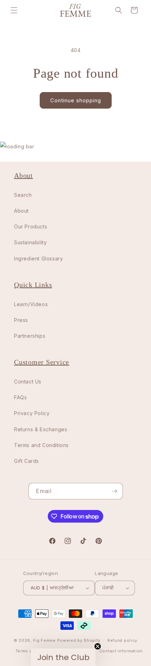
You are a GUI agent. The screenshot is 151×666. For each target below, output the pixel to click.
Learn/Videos (31, 304)
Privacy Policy (32, 413)
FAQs (20, 397)
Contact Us (27, 381)
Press (21, 320)
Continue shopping (75, 100)
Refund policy (122, 640)
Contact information (121, 650)
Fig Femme (44, 640)
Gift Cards (26, 461)
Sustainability (30, 242)
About (21, 211)
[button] (14, 10)
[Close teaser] (97, 646)
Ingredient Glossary (38, 258)
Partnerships (29, 336)
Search (23, 195)
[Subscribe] (115, 491)
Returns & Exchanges (40, 429)
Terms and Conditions (41, 445)
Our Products (30, 226)
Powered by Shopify (79, 640)
